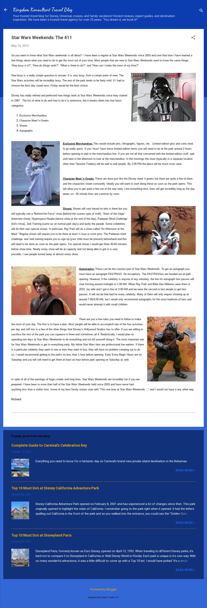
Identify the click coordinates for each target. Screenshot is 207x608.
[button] (193, 38)
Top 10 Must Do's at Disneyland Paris (41, 535)
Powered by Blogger (103, 589)
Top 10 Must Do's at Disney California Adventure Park (55, 488)
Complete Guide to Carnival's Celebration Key (49, 445)
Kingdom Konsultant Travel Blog (42, 10)
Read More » (186, 470)
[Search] (201, 11)
